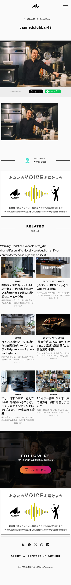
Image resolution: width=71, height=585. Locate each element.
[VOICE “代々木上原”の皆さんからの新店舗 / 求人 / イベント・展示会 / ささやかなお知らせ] (35, 194)
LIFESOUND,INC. (27, 566)
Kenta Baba (45, 18)
